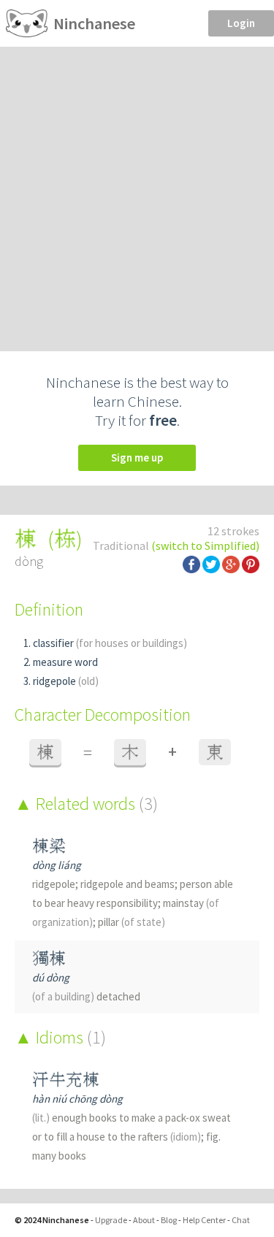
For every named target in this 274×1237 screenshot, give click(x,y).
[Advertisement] (137, 191)
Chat (241, 1219)
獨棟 (49, 958)
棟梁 (49, 846)
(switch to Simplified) (205, 545)
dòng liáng (56, 865)
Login (241, 23)
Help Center (204, 1219)
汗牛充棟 (65, 1079)
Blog (169, 1219)
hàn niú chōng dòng (77, 1099)
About (144, 1219)
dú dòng (50, 977)
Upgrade (111, 1219)
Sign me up (137, 457)
